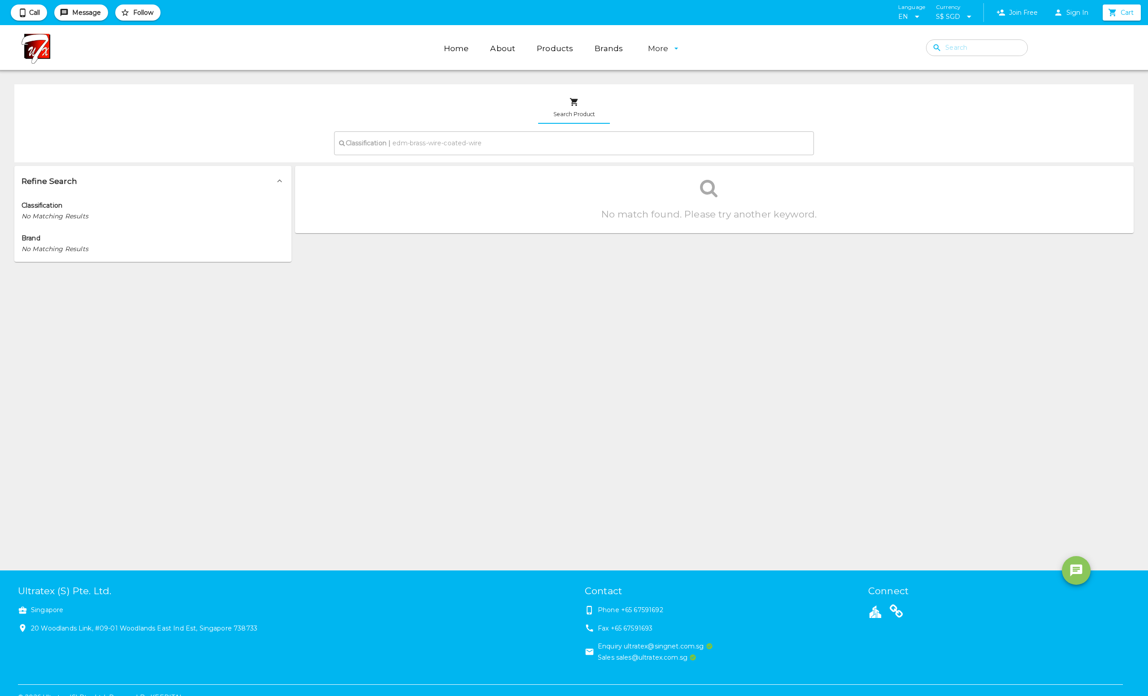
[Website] (896, 613)
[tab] (574, 107)
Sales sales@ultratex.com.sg (642, 657)
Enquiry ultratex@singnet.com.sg (651, 646)
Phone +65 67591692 (630, 610)
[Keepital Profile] (875, 611)
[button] (152, 181)
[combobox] (574, 143)
